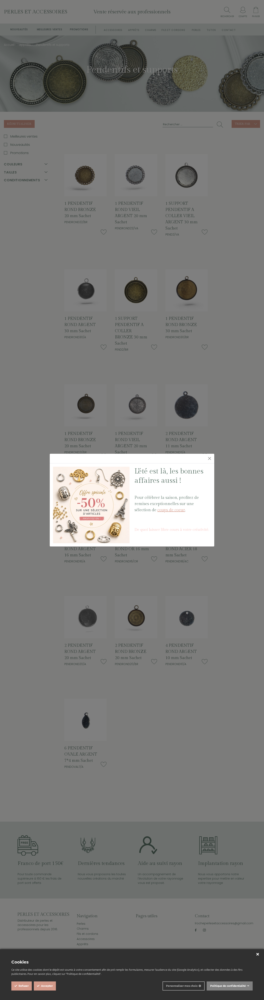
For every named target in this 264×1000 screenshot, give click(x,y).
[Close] (209, 458)
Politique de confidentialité (228, 985)
